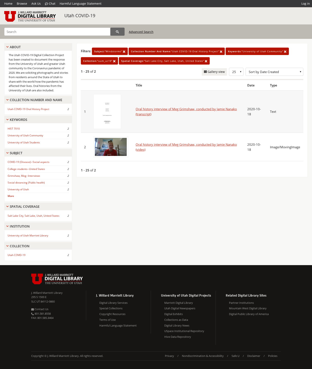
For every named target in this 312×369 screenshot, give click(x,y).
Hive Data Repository (177, 337)
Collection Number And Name (36, 100)
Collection (20, 246)
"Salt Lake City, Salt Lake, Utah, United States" (163, 60)
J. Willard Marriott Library (47, 293)
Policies (272, 356)
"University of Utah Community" (256, 51)
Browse (22, 3)
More (11, 196)
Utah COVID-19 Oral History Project (28, 109)
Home (8, 3)
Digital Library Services (113, 303)
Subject (16, 153)
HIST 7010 (14, 128)
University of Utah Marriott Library (28, 235)
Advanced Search (141, 32)
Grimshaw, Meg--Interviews (24, 176)
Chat (51, 3)
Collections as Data (176, 320)
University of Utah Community (25, 135)
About (15, 47)
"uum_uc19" (98, 60)
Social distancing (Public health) (26, 182)
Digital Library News (176, 325)
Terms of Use (107, 320)
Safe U (235, 356)
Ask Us (36, 3)
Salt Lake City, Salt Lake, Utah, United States (33, 216)
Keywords (18, 119)
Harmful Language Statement (80, 3)
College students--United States (26, 169)
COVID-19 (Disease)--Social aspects (28, 162)
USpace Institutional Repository (184, 331)
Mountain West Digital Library (248, 308)
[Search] (117, 32)
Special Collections (110, 308)
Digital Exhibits (173, 314)
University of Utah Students (24, 142)
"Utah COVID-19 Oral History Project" (175, 51)
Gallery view (216, 72)
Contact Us (41, 309)
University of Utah (18, 189)
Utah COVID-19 (79, 15)
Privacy (169, 356)
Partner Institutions (241, 303)
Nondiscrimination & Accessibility (203, 356)
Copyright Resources (112, 314)
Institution (20, 226)
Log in (305, 3)
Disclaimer (253, 356)
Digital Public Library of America (249, 314)
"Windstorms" (108, 51)
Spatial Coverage (24, 206)
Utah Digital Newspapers (179, 308)
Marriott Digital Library (178, 303)
